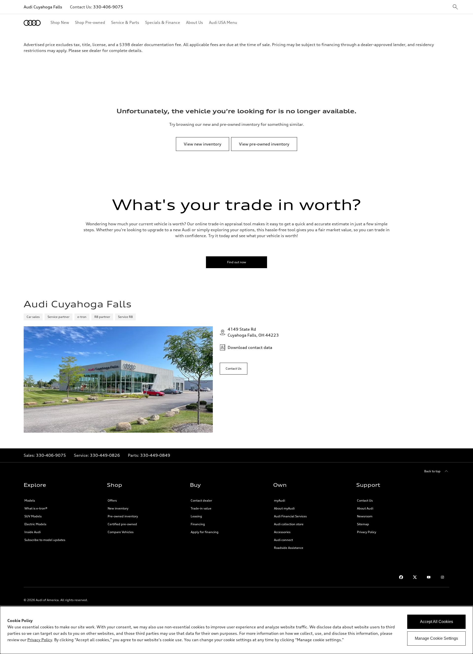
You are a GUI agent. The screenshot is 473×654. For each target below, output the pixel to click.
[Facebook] (401, 577)
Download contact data (250, 347)
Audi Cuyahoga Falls (43, 6)
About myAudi (284, 508)
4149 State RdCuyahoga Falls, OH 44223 (253, 332)
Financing (198, 524)
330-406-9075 (108, 6)
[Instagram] (442, 577)
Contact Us (365, 500)
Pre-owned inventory (123, 516)
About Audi (365, 508)
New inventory (118, 508)
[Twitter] (415, 577)
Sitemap (363, 524)
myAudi (279, 500)
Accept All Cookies (436, 622)
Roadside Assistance (288, 548)
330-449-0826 (105, 455)
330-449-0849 (155, 455)
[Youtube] (429, 577)
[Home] (32, 23)
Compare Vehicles (121, 532)
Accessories (282, 532)
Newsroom (364, 516)
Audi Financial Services (290, 516)
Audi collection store (289, 524)
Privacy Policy (366, 532)
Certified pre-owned (122, 524)
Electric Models (35, 524)
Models (29, 500)
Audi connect (283, 540)
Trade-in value (201, 508)
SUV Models (33, 516)
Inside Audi (32, 532)
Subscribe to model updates (44, 540)
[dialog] (236, 630)
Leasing (196, 516)
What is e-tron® (35, 508)
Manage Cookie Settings (436, 638)
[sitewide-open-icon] (455, 7)
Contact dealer (201, 500)
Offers (112, 500)
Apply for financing (205, 532)
